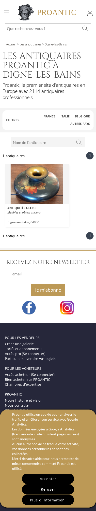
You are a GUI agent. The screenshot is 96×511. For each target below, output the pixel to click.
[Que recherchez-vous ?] (85, 28)
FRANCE (49, 116)
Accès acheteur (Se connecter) (29, 374)
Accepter (48, 478)
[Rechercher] (79, 142)
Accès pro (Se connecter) (25, 353)
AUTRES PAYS (80, 124)
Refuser (48, 489)
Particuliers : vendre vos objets (30, 358)
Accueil (11, 44)
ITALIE (65, 116)
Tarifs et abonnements (23, 348)
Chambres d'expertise (23, 384)
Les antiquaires (30, 44)
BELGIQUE (82, 116)
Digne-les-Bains (55, 44)
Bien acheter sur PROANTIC (27, 379)
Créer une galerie (19, 343)
